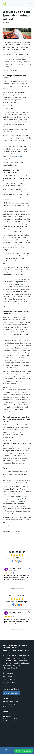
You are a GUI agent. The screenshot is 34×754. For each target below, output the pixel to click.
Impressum (7, 686)
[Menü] (30, 3)
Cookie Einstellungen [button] (11, 693)
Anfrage (8, 716)
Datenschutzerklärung (11, 689)
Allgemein (6, 22)
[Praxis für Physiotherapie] (14, 3)
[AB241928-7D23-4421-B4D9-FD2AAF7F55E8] (17, 33)
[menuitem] (30, 3)
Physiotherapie (18, 156)
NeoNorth (18, 531)
